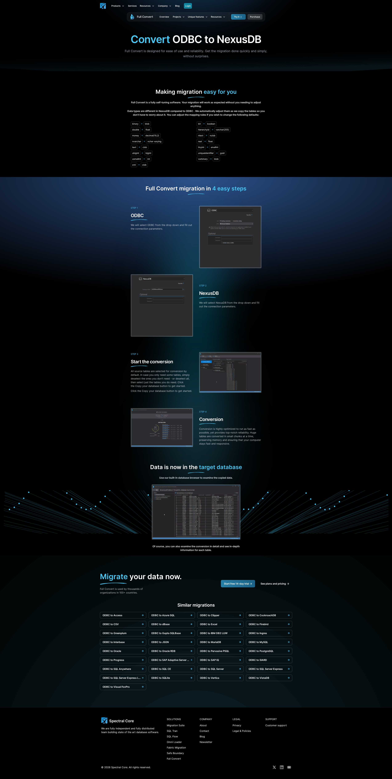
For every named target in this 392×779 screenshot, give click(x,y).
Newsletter (206, 742)
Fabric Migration (176, 747)
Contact (204, 730)
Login (188, 5)
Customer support (276, 725)
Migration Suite (176, 725)
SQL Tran (172, 730)
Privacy (237, 725)
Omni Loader (174, 742)
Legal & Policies (242, 730)
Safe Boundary (175, 753)
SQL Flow (172, 736)
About (203, 725)
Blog (177, 5)
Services (132, 5)
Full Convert (145, 16)
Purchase (255, 16)
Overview (164, 16)
